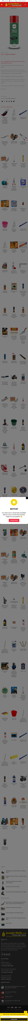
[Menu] (25, 4)
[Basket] (1, 4)
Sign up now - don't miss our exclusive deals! (14, 1014)
